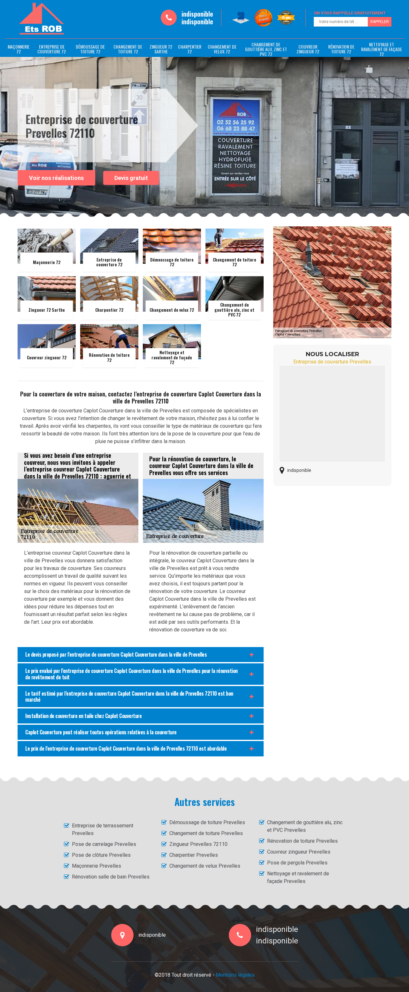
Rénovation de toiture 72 (341, 49)
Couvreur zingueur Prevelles (298, 852)
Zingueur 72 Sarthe (161, 49)
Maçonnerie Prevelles (96, 866)
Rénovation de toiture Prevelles (302, 841)
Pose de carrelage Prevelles (104, 844)
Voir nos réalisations (56, 177)
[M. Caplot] (42, 18)
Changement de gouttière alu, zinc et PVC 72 (266, 49)
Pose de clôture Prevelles (101, 855)
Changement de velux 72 (222, 49)
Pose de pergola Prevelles (297, 863)
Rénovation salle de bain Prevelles (111, 877)
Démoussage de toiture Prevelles (207, 822)
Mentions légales (235, 975)
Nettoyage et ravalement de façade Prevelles (298, 877)
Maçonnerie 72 (18, 49)
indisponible (197, 14)
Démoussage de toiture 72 (90, 49)
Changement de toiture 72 (127, 49)
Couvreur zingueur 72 (308, 49)
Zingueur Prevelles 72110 (198, 844)
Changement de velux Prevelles (204, 866)
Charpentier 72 (189, 49)
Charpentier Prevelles (193, 855)
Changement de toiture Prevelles (206, 833)
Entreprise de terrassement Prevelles (102, 829)
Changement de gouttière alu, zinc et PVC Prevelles (305, 826)
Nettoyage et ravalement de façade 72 (381, 49)
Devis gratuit (131, 178)
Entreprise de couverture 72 (51, 49)
